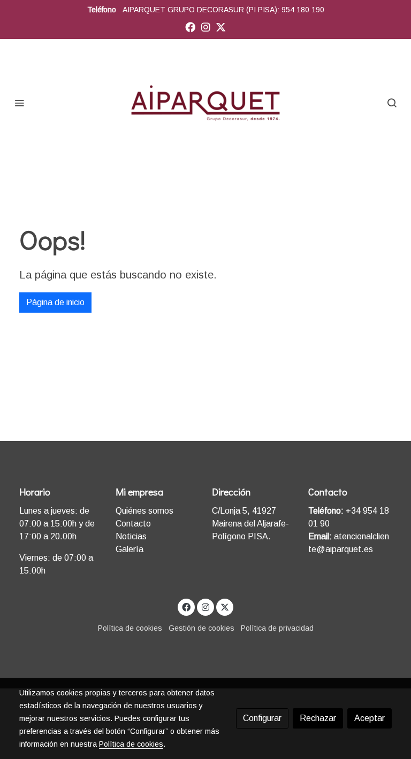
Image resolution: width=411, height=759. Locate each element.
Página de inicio (55, 302)
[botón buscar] (391, 102)
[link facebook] (190, 26)
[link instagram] (205, 26)
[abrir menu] (19, 102)
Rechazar (318, 718)
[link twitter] (221, 26)
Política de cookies (130, 628)
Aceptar (369, 718)
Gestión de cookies (201, 628)
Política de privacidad (277, 628)
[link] (205, 102)
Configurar (262, 718)
